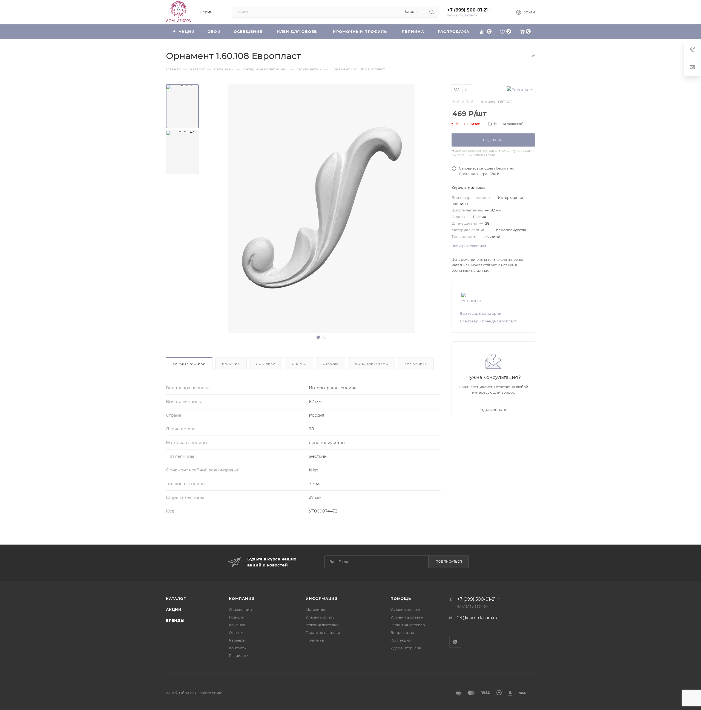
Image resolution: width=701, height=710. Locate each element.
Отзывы (330, 364)
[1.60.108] (182, 106)
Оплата (299, 364)
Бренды (175, 620)
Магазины (315, 609)
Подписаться (449, 561)
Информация (322, 598)
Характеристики (189, 364)
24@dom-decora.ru (477, 617)
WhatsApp (455, 642)
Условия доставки (322, 625)
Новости (237, 617)
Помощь (400, 598)
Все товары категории (480, 313)
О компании (240, 609)
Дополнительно (371, 364)
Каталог (176, 598)
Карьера (237, 640)
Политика (315, 640)
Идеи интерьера (405, 648)
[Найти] (431, 12)
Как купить (415, 364)
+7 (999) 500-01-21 (467, 10)
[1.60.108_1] (182, 152)
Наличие (231, 364)
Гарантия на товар (323, 632)
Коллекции (400, 640)
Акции (174, 609)
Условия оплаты (320, 617)
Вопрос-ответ (403, 632)
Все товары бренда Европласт (488, 321)
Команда (237, 625)
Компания (241, 598)
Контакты (237, 648)
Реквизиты (239, 655)
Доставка (265, 364)
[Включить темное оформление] (502, 11)
